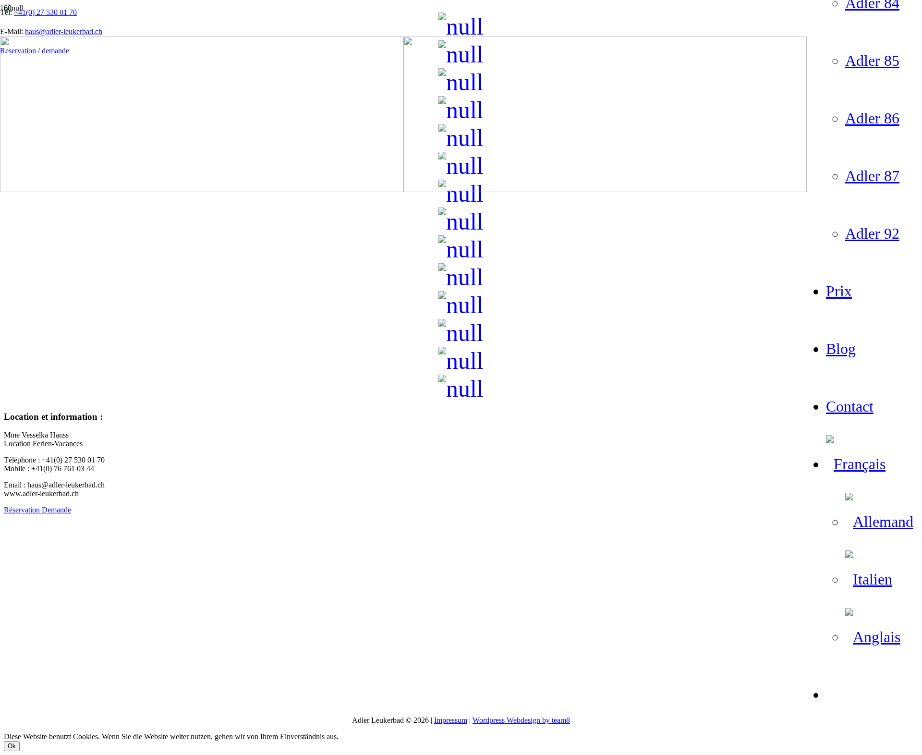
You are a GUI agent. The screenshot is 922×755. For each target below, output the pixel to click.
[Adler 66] (461, 305)
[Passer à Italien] (868, 579)
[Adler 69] (461, 388)
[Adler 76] (461, 277)
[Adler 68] (461, 361)
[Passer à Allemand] (879, 521)
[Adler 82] (461, 193)
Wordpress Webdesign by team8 (521, 720)
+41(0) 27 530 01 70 (45, 12)
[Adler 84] (461, 249)
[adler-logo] (403, 189)
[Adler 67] (461, 333)
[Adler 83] (461, 221)
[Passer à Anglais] (872, 636)
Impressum (450, 720)
